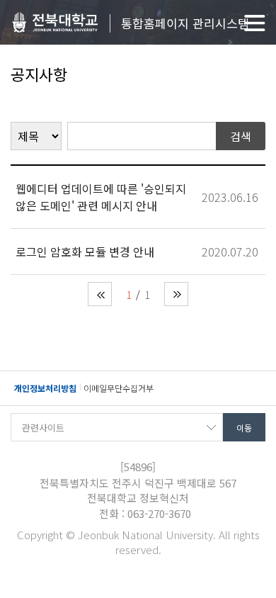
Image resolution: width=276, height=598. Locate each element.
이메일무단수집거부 (119, 388)
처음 (100, 294)
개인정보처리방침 (45, 388)
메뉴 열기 (254, 23)
